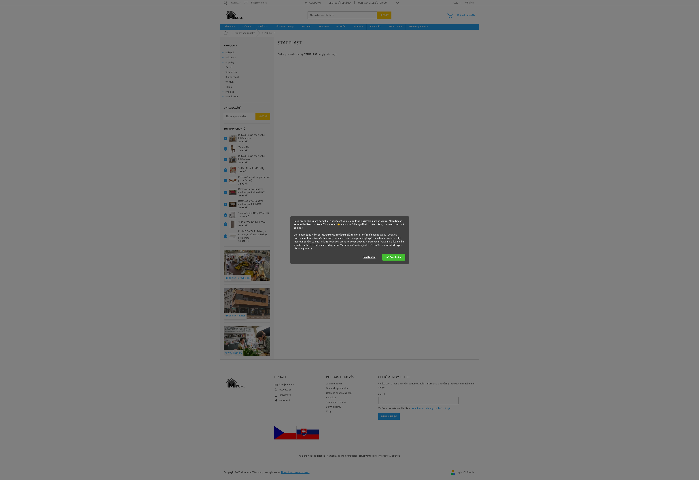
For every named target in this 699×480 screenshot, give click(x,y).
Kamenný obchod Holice (312, 456)
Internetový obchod (389, 456)
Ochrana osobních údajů (372, 3)
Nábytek (230, 52)
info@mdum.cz (287, 384)
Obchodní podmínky (340, 3)
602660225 (285, 390)
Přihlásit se (389, 416)
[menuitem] (229, 27)
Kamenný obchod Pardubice (342, 456)
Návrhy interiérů (368, 456)
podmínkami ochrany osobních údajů (430, 408)
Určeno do (231, 72)
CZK (455, 3)
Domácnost (232, 96)
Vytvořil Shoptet (467, 472)
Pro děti (230, 92)
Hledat (384, 15)
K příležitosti (232, 77)
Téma (229, 87)
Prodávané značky (336, 402)
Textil (229, 67)
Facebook (284, 400)
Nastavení (369, 257)
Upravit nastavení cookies (295, 472)
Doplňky (230, 62)
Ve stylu (230, 82)
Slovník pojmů (333, 407)
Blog (328, 411)
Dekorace (231, 57)
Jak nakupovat (313, 3)
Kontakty (331, 397)
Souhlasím (395, 257)
